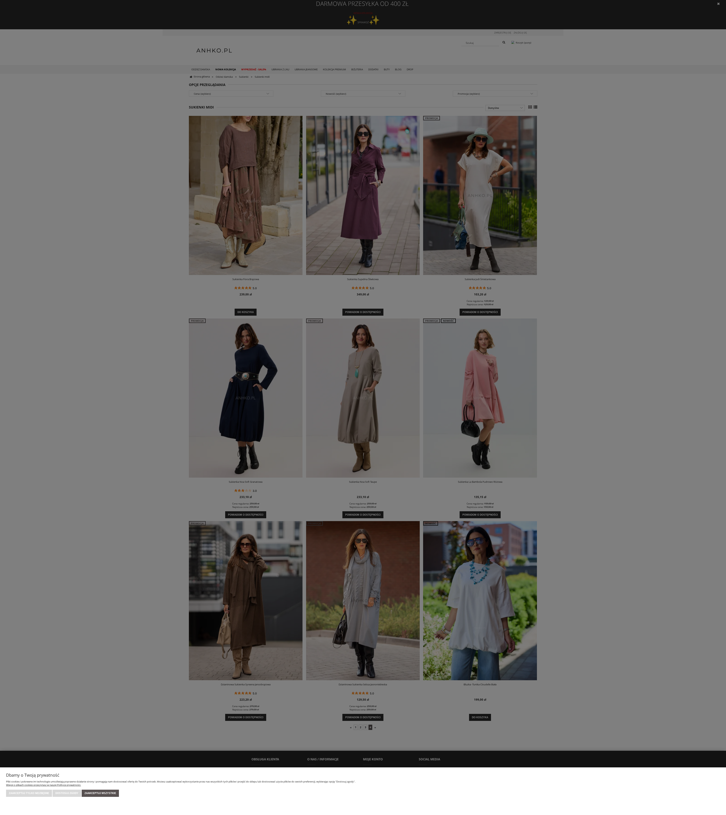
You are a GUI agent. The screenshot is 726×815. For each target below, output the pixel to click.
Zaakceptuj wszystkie (100, 793)
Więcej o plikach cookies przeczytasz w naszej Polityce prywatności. (43, 785)
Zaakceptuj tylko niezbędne (29, 793)
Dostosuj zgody (66, 793)
